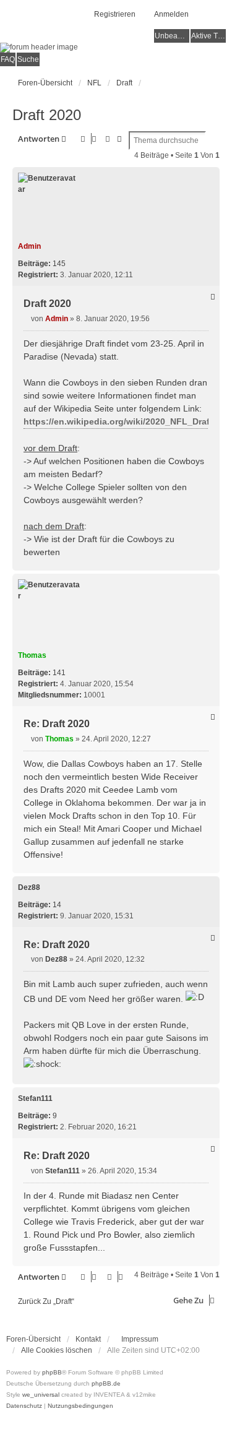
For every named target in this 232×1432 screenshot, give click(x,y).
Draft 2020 (46, 114)
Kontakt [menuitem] (88, 1339)
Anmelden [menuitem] (171, 14)
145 (59, 263)
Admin (29, 246)
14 (57, 904)
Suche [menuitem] (28, 59)
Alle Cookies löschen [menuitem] (56, 1350)
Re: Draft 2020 (57, 723)
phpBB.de (106, 1383)
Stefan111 (35, 1098)
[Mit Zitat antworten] (213, 296)
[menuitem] (137, 1339)
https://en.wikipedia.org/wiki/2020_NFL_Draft (118, 421)
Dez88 (29, 887)
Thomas (32, 655)
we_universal (40, 1394)
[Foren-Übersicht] (116, 48)
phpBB (52, 1372)
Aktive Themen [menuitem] (208, 36)
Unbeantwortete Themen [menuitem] (172, 36)
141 (59, 672)
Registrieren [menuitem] (114, 14)
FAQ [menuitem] (8, 59)
